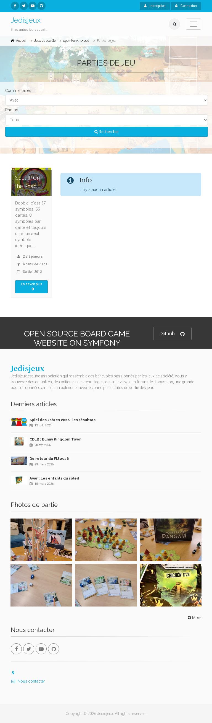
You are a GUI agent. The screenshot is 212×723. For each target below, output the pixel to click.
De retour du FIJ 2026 (49, 459)
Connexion (188, 6)
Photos (11, 110)
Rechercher (108, 131)
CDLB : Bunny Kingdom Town (55, 439)
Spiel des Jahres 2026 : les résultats (63, 420)
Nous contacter (31, 681)
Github (167, 333)
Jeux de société (44, 41)
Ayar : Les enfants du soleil (54, 478)
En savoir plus (31, 284)
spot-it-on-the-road (76, 41)
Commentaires (18, 90)
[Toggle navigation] (193, 24)
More (196, 617)
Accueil (21, 41)
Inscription (157, 6)
